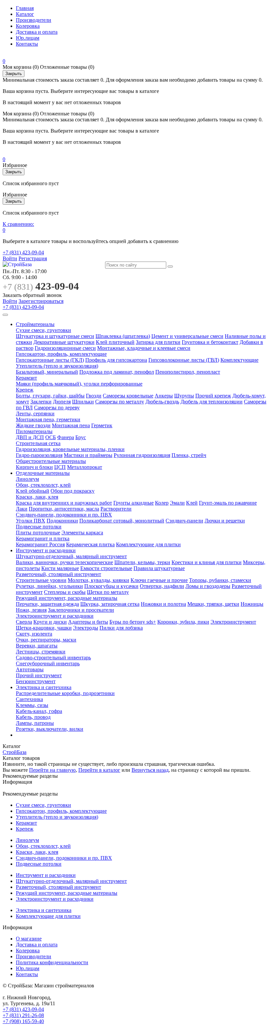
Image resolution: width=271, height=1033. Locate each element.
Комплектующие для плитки (148, 544)
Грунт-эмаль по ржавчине (228, 503)
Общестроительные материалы (51, 461)
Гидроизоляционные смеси (65, 348)
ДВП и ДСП (30, 437)
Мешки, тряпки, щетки (213, 604)
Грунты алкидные (133, 503)
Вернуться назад (150, 770)
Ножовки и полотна (163, 604)
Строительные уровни (41, 580)
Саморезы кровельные (128, 395)
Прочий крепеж (213, 395)
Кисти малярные (60, 568)
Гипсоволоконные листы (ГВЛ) (183, 360)
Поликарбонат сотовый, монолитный (121, 520)
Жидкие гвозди (33, 425)
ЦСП (60, 467)
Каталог (25, 14)
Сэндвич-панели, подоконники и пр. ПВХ (64, 514)
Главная (25, 8)
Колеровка (28, 26)
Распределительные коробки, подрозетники (65, 693)
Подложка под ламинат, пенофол (116, 372)
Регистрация (33, 258)
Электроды (85, 628)
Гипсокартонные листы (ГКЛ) (50, 360)
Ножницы (252, 604)
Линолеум (27, 479)
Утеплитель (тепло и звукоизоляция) (57, 366)
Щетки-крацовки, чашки (44, 628)
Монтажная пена (71, 425)
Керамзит (26, 378)
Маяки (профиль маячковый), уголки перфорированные (79, 384)
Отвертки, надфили (162, 586)
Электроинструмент (233, 622)
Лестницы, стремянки (40, 651)
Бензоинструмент (36, 681)
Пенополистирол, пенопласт (187, 372)
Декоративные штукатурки (64, 342)
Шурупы (184, 395)
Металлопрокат (84, 467)
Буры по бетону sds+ (132, 622)
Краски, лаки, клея (37, 497)
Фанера (65, 437)
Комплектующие (239, 360)
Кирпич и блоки (34, 467)
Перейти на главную (52, 770)
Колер (162, 503)
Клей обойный (32, 491)
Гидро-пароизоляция (39, 455)
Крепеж (24, 390)
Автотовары (30, 669)
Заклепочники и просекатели (81, 610)
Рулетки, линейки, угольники (49, 586)
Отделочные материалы (43, 473)
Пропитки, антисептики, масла (64, 509)
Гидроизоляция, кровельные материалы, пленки (70, 449)
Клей (192, 503)
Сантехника (29, 699)
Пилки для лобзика (121, 628)
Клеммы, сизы (32, 705)
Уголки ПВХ (30, 520)
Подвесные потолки (38, 526)
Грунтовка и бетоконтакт (210, 342)
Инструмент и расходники (46, 550)
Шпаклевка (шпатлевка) (123, 336)
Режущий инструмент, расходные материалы (66, 598)
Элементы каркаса (82, 532)
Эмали (177, 503)
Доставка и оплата (37, 32)
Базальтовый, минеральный (47, 372)
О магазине (29, 938)
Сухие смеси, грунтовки (43, 330)
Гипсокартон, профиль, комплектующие (61, 354)
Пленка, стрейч (189, 455)
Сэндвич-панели (184, 520)
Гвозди (93, 395)
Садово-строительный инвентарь (53, 657)
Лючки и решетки (225, 520)
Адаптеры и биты (88, 622)
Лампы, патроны (35, 723)
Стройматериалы (35, 324)
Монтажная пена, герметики (48, 419)
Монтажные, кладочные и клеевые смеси (143, 348)
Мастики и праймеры (88, 455)
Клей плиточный (115, 342)
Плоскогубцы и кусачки (111, 586)
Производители (33, 20)
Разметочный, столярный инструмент (58, 574)
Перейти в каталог (99, 770)
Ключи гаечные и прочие (159, 580)
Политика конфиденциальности (52, 962)
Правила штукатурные (159, 568)
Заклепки (41, 401)
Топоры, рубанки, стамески (220, 580)
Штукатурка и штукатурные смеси (55, 336)
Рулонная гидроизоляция (142, 455)
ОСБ (50, 437)
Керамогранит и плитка (42, 538)
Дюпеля (62, 401)
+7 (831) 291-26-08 (23, 1015)
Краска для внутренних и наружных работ (64, 503)
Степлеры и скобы (65, 592)
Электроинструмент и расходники (55, 616)
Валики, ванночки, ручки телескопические (64, 562)
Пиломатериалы (34, 431)
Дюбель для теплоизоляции (211, 401)
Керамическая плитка (90, 544)
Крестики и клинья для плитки (207, 562)
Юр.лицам (27, 38)
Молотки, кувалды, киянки (98, 580)
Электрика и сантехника (43, 687)
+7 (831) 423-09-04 (23, 252)
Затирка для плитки (158, 342)
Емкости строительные (106, 568)
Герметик (101, 425)
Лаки (21, 509)
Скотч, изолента (34, 634)
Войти (10, 258)
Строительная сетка (38, 443)
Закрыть (13, 73)
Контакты (27, 44)
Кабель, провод (33, 717)
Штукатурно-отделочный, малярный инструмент (71, 556)
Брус (80, 437)
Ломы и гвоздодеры (207, 586)
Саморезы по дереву (57, 407)
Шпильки (83, 401)
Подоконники (62, 520)
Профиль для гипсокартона (116, 360)
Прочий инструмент (39, 675)
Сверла (24, 622)
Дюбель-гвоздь (162, 401)
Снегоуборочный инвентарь (48, 663)
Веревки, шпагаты (37, 645)
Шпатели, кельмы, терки (142, 562)
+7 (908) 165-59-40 (23, 1021)
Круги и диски (50, 622)
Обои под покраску (73, 491)
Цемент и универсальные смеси (187, 336)
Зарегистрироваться (41, 301)
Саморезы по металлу (119, 401)
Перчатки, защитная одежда (47, 604)
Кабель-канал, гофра (39, 711)
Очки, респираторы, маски (46, 639)
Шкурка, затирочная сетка (109, 604)
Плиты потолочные (38, 532)
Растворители (116, 509)
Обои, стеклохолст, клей (43, 485)
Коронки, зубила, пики (183, 622)
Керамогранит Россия (40, 544)
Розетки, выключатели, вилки (49, 729)
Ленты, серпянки (35, 413)
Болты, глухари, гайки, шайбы (50, 395)
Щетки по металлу (108, 592)
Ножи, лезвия (31, 610)
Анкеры (164, 395)
